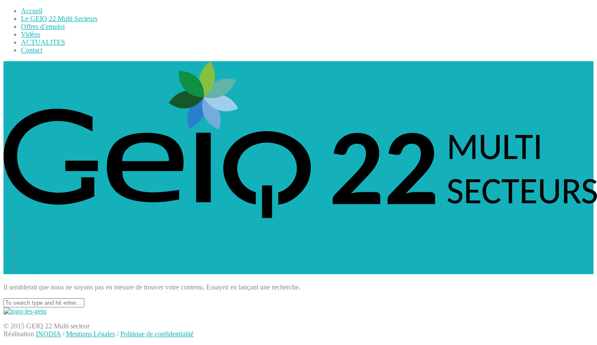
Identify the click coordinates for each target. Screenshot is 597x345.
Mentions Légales (90, 334)
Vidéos (30, 34)
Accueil (31, 10)
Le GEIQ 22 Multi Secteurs (59, 18)
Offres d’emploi (43, 26)
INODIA (48, 334)
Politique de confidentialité (157, 334)
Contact (31, 50)
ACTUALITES (43, 42)
